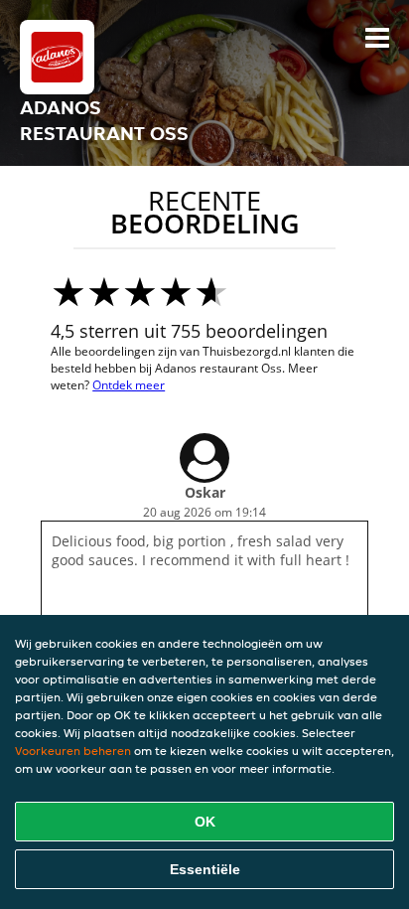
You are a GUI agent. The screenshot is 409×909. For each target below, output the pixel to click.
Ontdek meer (128, 385)
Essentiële (205, 869)
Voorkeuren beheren (73, 750)
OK (205, 822)
